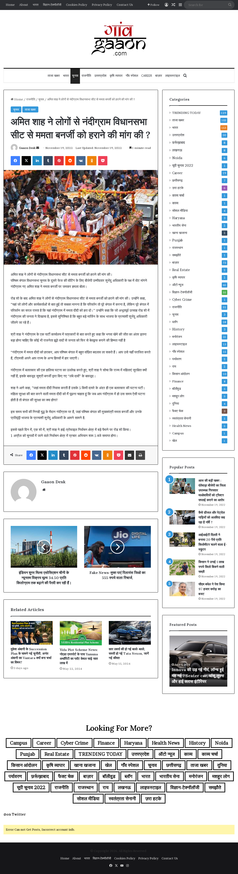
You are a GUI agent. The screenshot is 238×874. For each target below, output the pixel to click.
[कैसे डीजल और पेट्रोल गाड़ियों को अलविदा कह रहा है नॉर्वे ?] (182, 517)
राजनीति (86, 76)
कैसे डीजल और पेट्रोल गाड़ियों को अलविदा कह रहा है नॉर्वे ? (211, 517)
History (178, 329)
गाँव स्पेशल (132, 76)
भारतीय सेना (179, 225)
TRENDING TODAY (186, 113)
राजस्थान (177, 248)
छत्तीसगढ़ (177, 180)
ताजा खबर (54, 76)
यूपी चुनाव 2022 (182, 165)
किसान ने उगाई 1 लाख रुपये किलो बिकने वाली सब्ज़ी (211, 567)
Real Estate (181, 270)
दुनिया (175, 403)
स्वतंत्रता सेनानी (181, 418)
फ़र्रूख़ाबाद (178, 142)
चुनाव (75, 76)
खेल (174, 440)
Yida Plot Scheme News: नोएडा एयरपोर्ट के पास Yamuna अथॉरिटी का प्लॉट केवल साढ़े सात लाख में (79, 656)
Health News (181, 426)
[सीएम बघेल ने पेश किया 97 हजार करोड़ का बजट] (182, 589)
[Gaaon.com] (119, 39)
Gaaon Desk (27, 148)
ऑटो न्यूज (177, 285)
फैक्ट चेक (177, 411)
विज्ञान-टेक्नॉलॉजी (52, 4)
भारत (35, 4)
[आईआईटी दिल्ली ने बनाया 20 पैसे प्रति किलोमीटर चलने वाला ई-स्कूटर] (182, 539)
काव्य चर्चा (178, 195)
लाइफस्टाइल (172, 76)
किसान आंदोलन (181, 374)
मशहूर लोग (178, 396)
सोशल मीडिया (180, 210)
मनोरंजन (177, 337)
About (23, 4)
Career (146, 76)
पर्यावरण (177, 359)
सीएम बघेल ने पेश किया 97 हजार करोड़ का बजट (211, 589)
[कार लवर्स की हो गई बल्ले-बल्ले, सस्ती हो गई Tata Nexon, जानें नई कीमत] (130, 633)
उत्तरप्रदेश (100, 76)
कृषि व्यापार (116, 76)
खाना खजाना (179, 233)
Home (10, 4)
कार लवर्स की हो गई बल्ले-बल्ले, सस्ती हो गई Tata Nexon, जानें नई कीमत (129, 653)
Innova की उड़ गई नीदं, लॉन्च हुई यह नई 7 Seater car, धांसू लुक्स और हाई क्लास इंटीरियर (198, 675)
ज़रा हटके (177, 188)
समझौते (176, 255)
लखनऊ (177, 150)
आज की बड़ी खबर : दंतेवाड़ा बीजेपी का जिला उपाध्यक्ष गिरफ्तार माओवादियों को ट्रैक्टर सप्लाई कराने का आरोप (212, 490)
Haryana (178, 218)
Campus (178, 433)
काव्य (175, 203)
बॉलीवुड (176, 389)
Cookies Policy (76, 4)
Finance (178, 381)
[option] (198, 661)
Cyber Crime (182, 300)
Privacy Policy (102, 4)
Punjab (177, 240)
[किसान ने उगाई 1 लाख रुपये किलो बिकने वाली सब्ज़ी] (182, 567)
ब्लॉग (175, 322)
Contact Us (125, 4)
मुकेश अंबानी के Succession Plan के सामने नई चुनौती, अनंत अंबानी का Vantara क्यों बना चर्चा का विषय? (31, 655)
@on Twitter (14, 814)
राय (174, 366)
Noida (177, 158)
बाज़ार (158, 76)
